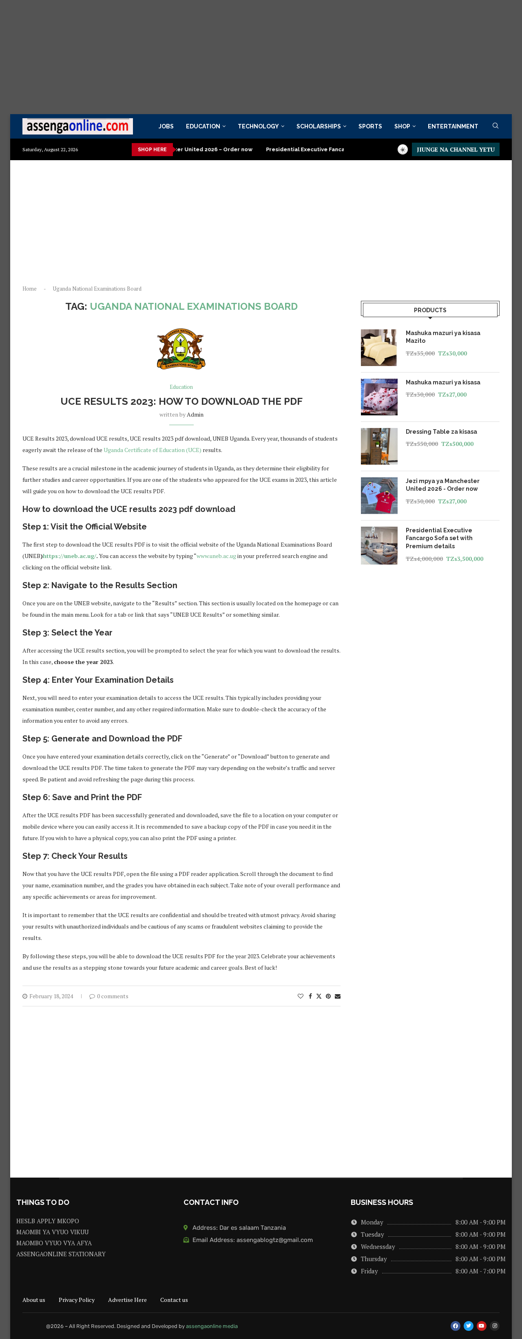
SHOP (402, 126)
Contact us (174, 1300)
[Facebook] (455, 1326)
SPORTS (370, 126)
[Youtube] (482, 1326)
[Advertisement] (244, 57)
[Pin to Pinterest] (328, 996)
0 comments (112, 996)
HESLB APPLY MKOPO (47, 1221)
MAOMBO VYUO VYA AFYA (54, 1243)
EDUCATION (203, 126)
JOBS (166, 126)
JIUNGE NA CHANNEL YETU (456, 149)
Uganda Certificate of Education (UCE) (152, 450)
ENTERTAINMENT (453, 126)
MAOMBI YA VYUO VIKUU (52, 1232)
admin (195, 414)
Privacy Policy (77, 1300)
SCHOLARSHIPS (318, 126)
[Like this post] (300, 996)
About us (33, 1300)
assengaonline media (212, 1326)
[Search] (495, 126)
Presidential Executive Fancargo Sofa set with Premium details (330, 149)
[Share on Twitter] (319, 996)
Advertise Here (127, 1300)
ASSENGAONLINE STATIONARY (61, 1254)
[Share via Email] (338, 996)
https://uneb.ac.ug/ (69, 556)
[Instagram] (495, 1326)
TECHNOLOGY (258, 126)
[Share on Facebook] (310, 996)
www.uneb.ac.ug (217, 556)
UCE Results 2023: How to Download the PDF (181, 401)
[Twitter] (468, 1326)
